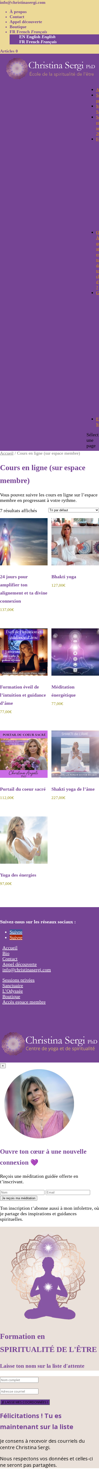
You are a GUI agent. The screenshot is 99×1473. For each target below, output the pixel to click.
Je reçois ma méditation (18, 1198)
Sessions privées (18, 980)
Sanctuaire (12, 985)
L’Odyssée (12, 991)
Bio (5, 953)
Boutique (18, 26)
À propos (18, 11)
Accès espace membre (24, 1002)
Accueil (6, 453)
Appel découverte (26, 21)
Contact (17, 16)
